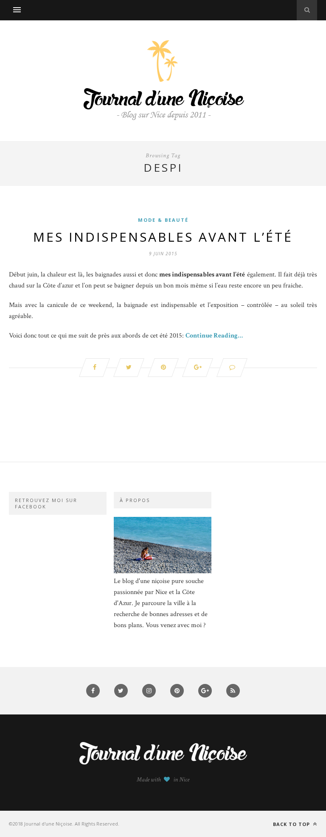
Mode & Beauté (163, 220)
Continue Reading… (214, 335)
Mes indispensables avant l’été (163, 237)
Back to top (292, 824)
